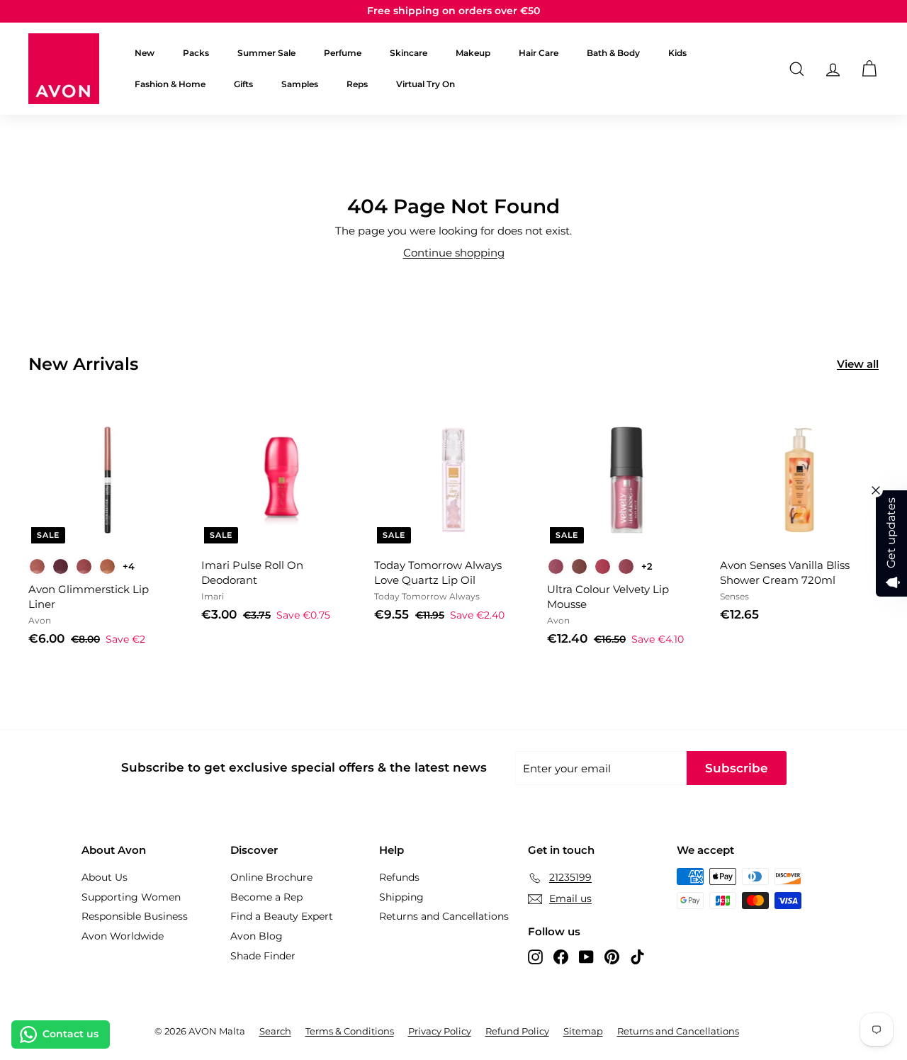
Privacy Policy (439, 1031)
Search (275, 1031)
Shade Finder (262, 955)
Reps (357, 84)
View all (858, 364)
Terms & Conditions (349, 1031)
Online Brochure (271, 877)
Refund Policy (517, 1031)
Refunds (399, 877)
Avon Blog (256, 936)
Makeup (473, 52)
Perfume (342, 52)
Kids (677, 52)
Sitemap (583, 1031)
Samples (299, 84)
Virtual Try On (425, 84)
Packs (196, 52)
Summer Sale (266, 52)
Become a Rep (266, 897)
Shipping (401, 897)
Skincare (408, 52)
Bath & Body (613, 52)
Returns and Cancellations (444, 916)
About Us (104, 877)
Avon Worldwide (122, 936)
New (144, 52)
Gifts (243, 84)
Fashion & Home (170, 84)
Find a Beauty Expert (281, 916)
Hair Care (538, 52)
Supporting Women (131, 897)
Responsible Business (134, 916)
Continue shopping (454, 252)
